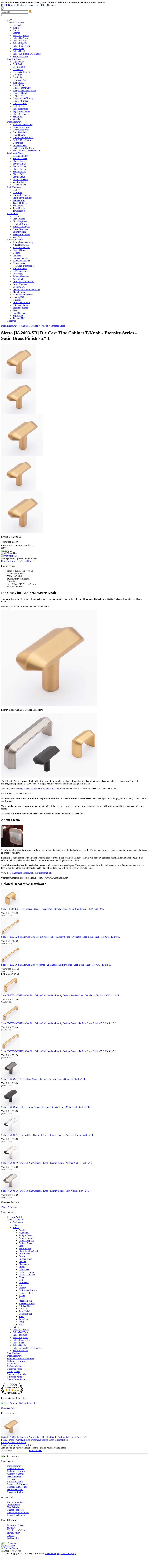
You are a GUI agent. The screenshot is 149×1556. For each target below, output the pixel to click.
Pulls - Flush (18, 48)
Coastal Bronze (20, 250)
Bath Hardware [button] (14, 187)
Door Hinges (19, 135)
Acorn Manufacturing (23, 242)
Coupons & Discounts (17, 1487)
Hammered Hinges (21, 260)
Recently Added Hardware (13, 1442)
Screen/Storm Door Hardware (26, 150)
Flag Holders (19, 218)
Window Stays (19, 184)
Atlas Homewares (21, 245)
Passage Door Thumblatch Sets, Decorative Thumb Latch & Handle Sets (34, 1440)
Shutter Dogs (19, 161)
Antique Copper (26, 1238)
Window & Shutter (15, 1474)
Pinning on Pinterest (16, 1525)
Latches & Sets (20, 103)
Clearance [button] (11, 321)
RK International (20, 305)
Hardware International (23, 266)
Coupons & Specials (16, 1374)
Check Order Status (16, 1379)
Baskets (16, 190)
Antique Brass (25, 1235)
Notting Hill (18, 297)
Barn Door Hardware (22, 124)
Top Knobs (18, 315)
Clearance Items (14, 1369)
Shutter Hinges (19, 163)
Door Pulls (18, 143)
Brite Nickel (24, 1253)
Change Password (15, 1510)
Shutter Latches (20, 169)
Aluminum (24, 1232)
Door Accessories (21, 129)
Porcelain (23, 1308)
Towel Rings (19, 208)
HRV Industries (20, 271)
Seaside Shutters (20, 307)
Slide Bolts (18, 116)
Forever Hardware (21, 258)
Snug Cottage (19, 313)
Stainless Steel (25, 1314)
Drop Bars (17, 74)
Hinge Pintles (19, 85)
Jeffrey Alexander (21, 276)
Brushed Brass (25, 1259)
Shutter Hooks (19, 166)
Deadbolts (17, 77)
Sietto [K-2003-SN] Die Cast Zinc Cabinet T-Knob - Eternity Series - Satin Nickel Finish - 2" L (45, 1191)
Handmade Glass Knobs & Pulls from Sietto (32, 873)
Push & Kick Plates (22, 140)
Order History (13, 1504)
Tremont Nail (19, 318)
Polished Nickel (26, 1306)
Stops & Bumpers (21, 114)
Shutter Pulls (18, 174)
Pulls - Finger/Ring (21, 46)
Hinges (16, 27)
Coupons (51, 5)
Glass (21, 1277)
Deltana (16, 253)
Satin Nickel (24, 1311)
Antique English (26, 1240)
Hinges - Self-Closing (23, 98)
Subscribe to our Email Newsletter (17, 1445)
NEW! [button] (10, 19)
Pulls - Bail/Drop (20, 38)
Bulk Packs (18, 64)
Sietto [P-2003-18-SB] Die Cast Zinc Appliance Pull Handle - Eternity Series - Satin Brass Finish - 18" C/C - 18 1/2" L (56, 965)
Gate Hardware (14, 1353)
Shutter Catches (20, 158)
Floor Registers (20, 221)
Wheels (16, 119)
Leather (22, 1287)
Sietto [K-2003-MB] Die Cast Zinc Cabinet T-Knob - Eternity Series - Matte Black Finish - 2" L (45, 1107)
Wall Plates (18, 237)
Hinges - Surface (20, 101)
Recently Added (14, 1217)
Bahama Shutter (20, 156)
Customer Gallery (9, 1408)
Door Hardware (14, 1356)
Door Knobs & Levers (23, 137)
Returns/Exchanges (16, 1515)
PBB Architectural (21, 302)
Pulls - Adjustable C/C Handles (27, 54)
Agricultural (18, 61)
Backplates (18, 25)
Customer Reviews (15, 1376)
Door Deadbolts (20, 132)
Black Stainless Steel (28, 1251)
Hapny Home (19, 263)
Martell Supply (19, 292)
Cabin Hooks (19, 67)
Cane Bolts (18, 69)
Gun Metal (24, 1282)
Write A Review (27, 561)
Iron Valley (18, 273)
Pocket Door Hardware (23, 148)
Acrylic (22, 1230)
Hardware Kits (19, 80)
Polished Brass (25, 1301)
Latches (16, 33)
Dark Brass (24, 1269)
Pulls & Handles (20, 108)
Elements (17, 255)
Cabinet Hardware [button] (15, 22)
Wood (21, 1324)
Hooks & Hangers (21, 195)
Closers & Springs (21, 72)
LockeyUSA (19, 287)
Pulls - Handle (19, 51)
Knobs (16, 30)
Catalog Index (13, 1371)
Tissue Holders (19, 203)
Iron (20, 1285)
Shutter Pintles (19, 171)
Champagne (24, 1264)
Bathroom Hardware (16, 1361)
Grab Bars (17, 192)
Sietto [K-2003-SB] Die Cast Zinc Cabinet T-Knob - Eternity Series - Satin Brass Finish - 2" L (44, 1437)
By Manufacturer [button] (15, 239)
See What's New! (15, 1489)
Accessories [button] (12, 213)
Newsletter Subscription (18, 1512)
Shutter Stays (19, 177)
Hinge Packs (18, 82)
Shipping (11, 1527)
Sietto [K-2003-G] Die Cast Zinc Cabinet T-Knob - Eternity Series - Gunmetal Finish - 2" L (43, 1079)
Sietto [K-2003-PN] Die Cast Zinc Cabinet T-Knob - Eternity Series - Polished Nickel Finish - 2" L (46, 1163)
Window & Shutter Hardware (20, 1358)
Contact (10, 1535)
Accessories (12, 1363)
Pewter (22, 1295)
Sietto (15, 310)
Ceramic (22, 1261)
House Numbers (20, 229)
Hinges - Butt (19, 95)
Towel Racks (19, 211)
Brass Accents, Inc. (21, 247)
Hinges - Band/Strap (22, 88)
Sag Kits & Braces (21, 111)
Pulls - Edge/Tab (20, 43)
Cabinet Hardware (15, 1219)
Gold (21, 1280)
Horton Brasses (20, 268)
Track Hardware (20, 56)
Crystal (22, 1267)
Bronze (22, 1256)
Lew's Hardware (20, 284)
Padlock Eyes (19, 106)
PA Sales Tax (13, 1538)
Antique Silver (25, 1243)
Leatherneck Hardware (23, 281)
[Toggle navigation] (2, 9)
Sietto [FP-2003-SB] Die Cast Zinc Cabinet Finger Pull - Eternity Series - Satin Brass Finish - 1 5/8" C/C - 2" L (52, 909)
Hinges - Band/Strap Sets (24, 90)
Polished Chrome (26, 1303)
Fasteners (17, 216)
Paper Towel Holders (22, 198)
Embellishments (20, 145)
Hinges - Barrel (20, 93)
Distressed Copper (27, 1272)
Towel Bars (18, 205)
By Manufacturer (15, 1366)
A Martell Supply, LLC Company (60, 1553)
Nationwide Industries (23, 294)
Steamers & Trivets (21, 234)
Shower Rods (19, 200)
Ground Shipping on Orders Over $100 (22, 5)
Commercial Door (21, 127)
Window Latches (20, 179)
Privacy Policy (13, 1533)
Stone (21, 1316)
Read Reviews (8, 561)
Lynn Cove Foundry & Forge (26, 289)
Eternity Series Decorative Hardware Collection (38, 788)
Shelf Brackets (19, 232)
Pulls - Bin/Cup (20, 40)
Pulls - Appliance (21, 35)
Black (21, 1246)
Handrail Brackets (21, 224)
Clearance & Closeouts (17, 1484)
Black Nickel (25, 1248)
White (21, 1321)
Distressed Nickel (27, 1274)
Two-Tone (23, 1319)
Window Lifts (19, 182)
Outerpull (17, 300)
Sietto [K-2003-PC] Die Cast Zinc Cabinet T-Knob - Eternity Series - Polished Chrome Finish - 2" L (47, 1135)
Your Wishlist (13, 1507)
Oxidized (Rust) (26, 1293)
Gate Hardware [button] (14, 59)
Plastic (22, 1298)
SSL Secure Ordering (17, 1530)
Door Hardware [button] (14, 122)
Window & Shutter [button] (15, 153)
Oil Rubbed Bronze (28, 1290)
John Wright (18, 279)
